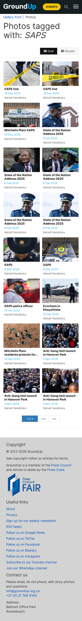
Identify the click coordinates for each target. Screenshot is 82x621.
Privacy (11, 515)
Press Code (55, 470)
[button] (76, 6)
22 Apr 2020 (51, 314)
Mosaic (69, 51)
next (43, 418)
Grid (50, 51)
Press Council (61, 465)
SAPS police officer (18, 306)
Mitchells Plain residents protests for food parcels (20, 353)
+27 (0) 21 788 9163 (21, 595)
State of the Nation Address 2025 (57, 132)
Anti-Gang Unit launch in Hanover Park (59, 352)
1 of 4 (30, 418)
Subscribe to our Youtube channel (31, 562)
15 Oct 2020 (12, 310)
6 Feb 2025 (50, 138)
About (10, 509)
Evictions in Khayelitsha (52, 307)
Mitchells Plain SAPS (19, 130)
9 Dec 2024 (11, 269)
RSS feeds (14, 527)
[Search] (66, 6)
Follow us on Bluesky (21, 550)
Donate (51, 6)
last (54, 418)
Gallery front (12, 17)
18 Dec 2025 (12, 93)
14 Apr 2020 (12, 359)
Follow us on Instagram (23, 556)
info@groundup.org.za (23, 591)
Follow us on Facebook (23, 544)
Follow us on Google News (25, 532)
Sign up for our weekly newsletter (31, 521)
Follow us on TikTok (20, 538)
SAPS (8, 265)
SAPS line (11, 89)
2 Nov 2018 (50, 359)
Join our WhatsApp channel (26, 568)
